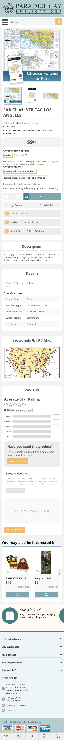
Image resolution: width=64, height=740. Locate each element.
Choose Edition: (12, 166)
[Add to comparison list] (8, 572)
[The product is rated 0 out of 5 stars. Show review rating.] (23, 587)
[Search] (58, 21)
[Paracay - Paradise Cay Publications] (32, 8)
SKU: (5, 126)
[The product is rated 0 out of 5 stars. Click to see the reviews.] (9, 123)
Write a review (31, 123)
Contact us (11, 710)
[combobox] (35, 21)
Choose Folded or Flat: (16, 150)
